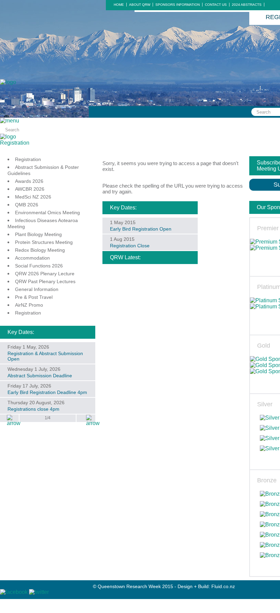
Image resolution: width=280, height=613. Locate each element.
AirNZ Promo (29, 305)
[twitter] (39, 592)
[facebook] (14, 592)
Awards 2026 (29, 181)
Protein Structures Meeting (44, 242)
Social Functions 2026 (39, 265)
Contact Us (216, 4)
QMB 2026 (26, 204)
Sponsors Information (177, 4)
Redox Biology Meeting (40, 250)
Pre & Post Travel (34, 297)
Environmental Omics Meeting (47, 212)
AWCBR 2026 (29, 189)
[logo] (8, 82)
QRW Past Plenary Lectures (45, 281)
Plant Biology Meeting (38, 234)
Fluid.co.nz (223, 586)
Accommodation (32, 258)
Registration (14, 143)
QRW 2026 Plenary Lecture (44, 273)
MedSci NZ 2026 (33, 197)
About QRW (139, 4)
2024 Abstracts (247, 4)
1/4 (48, 417)
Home (119, 4)
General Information (36, 289)
